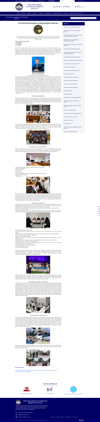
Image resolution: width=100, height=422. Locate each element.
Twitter (58, 417)
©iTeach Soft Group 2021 (21, 420)
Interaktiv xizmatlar (57, 13)
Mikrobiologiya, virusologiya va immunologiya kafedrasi (73, 45)
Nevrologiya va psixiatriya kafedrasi (71, 87)
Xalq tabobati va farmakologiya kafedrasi (72, 49)
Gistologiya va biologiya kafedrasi (70, 131)
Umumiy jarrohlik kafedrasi (69, 73)
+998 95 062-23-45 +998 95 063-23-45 (25, 412)
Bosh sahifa (73, 18)
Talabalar (41, 13)
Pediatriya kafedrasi (68, 90)
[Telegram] (99, 214)
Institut (18, 13)
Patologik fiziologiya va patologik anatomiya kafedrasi (72, 127)
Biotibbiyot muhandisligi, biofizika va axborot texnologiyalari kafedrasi (73, 53)
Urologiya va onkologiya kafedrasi (70, 84)
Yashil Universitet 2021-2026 (76, 13)
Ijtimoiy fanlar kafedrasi (68, 120)
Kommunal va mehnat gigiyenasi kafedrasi (72, 27)
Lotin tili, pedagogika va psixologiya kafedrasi (73, 113)
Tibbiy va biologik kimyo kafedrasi (70, 116)
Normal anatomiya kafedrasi (69, 67)
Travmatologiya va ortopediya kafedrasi (71, 63)
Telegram (70, 417)
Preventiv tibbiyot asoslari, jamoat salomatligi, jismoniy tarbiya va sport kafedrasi (73, 36)
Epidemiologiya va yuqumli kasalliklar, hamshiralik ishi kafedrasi (71, 40)
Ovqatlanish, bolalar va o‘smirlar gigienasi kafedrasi (72, 31)
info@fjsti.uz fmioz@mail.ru (23, 414)
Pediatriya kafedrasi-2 (68, 94)
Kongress (66, 13)
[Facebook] (99, 207)
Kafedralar (66, 23)
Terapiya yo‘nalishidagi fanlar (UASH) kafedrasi (73, 60)
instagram (75, 417)
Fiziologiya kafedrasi (68, 123)
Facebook (54, 417)
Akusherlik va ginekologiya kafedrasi (71, 80)
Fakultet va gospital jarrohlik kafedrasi (71, 77)
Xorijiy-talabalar (48, 13)
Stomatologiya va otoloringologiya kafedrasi (72, 97)
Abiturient (34, 13)
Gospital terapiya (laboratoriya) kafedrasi (72, 70)
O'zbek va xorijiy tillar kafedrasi (70, 110)
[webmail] (55, 1)
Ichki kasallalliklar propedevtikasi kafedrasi (72, 57)
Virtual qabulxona (41, 1)
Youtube (64, 417)
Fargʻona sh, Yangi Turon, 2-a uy (24, 417)
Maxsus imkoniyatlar (19, 1)
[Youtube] (99, 212)
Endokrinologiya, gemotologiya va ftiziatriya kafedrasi (72, 106)
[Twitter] (99, 210)
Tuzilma (23, 13)
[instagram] (99, 216)
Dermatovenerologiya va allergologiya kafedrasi (71, 101)
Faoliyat (29, 13)
